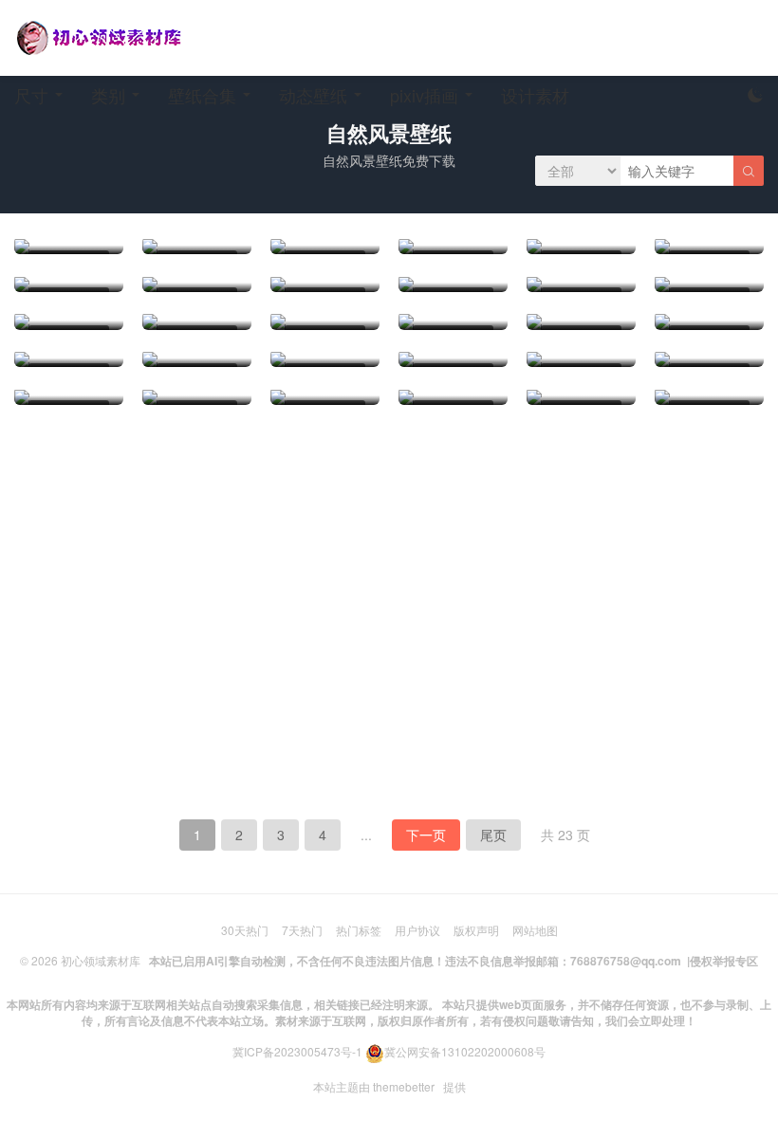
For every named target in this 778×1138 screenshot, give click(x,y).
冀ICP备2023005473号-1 (297, 1051)
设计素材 (535, 95)
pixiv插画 (424, 95)
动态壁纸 (313, 95)
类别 (108, 95)
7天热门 (302, 930)
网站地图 (535, 930)
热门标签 (358, 930)
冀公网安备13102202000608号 (465, 1051)
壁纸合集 (202, 95)
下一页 (426, 834)
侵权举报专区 (724, 960)
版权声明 (476, 930)
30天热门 (245, 930)
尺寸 (31, 95)
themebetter (404, 1086)
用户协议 (417, 930)
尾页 (493, 834)
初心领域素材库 (100, 960)
